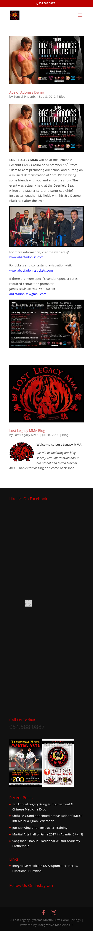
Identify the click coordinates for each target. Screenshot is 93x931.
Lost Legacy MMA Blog (27, 430)
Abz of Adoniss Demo (26, 92)
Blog (62, 96)
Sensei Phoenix (24, 96)
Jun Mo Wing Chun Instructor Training (39, 828)
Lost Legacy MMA (26, 435)
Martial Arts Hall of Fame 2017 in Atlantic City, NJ (47, 834)
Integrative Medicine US (29, 866)
